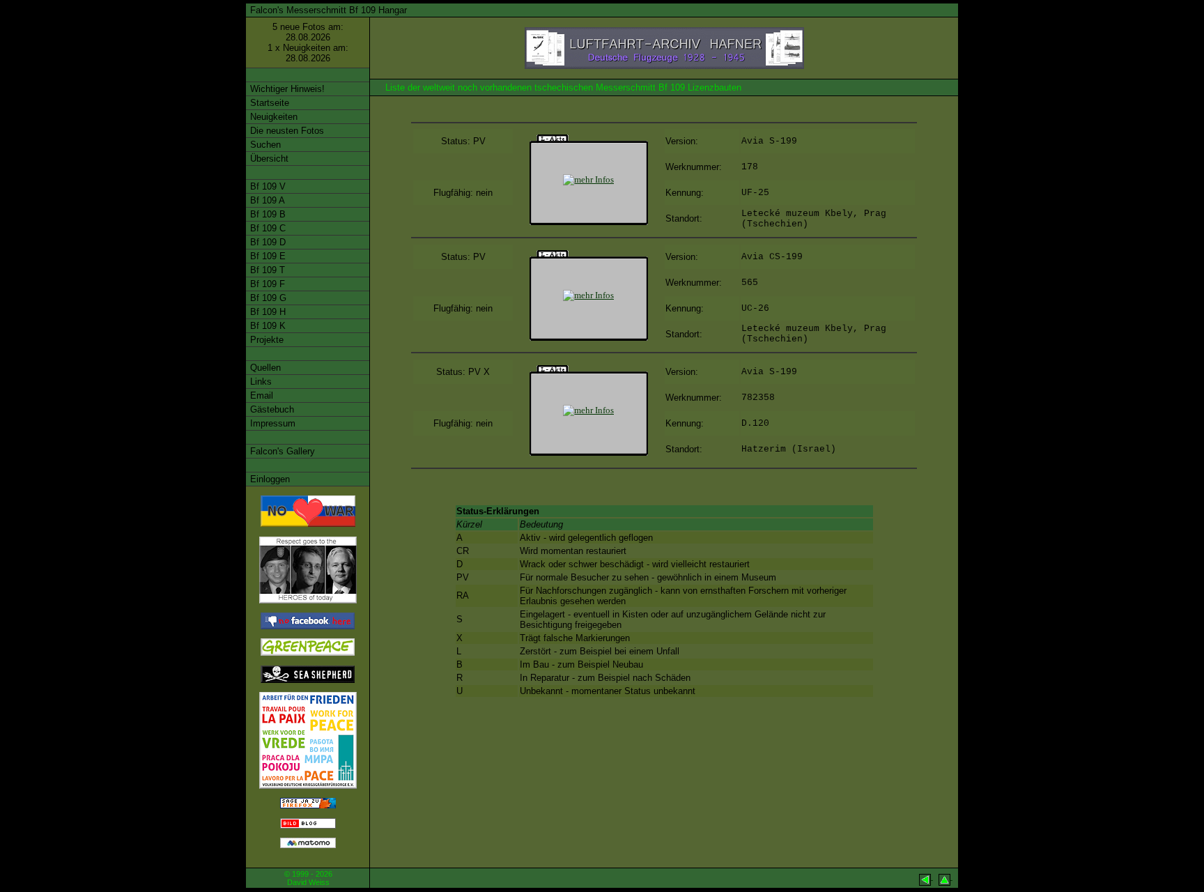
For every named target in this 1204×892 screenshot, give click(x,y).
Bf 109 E (266, 256)
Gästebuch (270, 409)
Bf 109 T (266, 270)
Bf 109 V (266, 186)
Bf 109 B (266, 214)
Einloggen (268, 479)
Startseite (268, 103)
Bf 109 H (266, 312)
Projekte (265, 339)
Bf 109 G (266, 298)
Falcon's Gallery (281, 451)
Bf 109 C (266, 228)
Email (260, 395)
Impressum (271, 423)
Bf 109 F (266, 284)
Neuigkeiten (272, 117)
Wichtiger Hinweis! (286, 89)
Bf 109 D (266, 242)
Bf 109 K (266, 326)
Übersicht (267, 158)
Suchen (264, 144)
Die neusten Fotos (285, 130)
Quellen (264, 367)
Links (259, 381)
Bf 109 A (266, 200)
